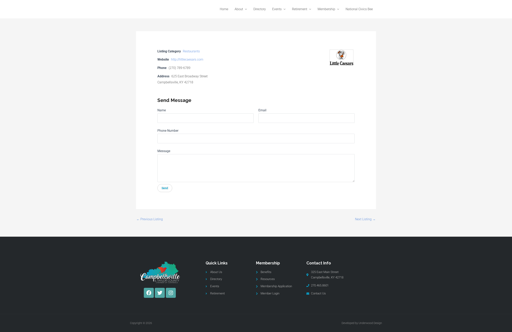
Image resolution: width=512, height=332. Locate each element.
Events (277, 9)
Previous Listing (149, 219)
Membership (326, 9)
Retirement (299, 9)
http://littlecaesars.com (187, 59)
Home (224, 9)
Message (163, 151)
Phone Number (167, 131)
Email (262, 110)
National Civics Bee (359, 9)
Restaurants (191, 51)
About (239, 9)
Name (161, 110)
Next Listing (365, 219)
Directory (259, 9)
